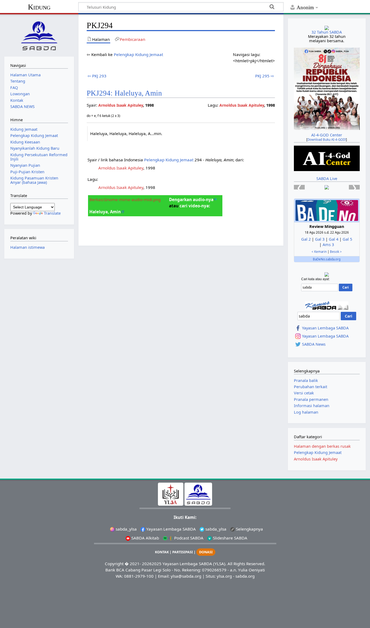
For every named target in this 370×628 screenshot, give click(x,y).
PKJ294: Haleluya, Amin (124, 93)
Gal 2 (306, 239)
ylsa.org (224, 576)
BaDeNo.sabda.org (326, 259)
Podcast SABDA (188, 538)
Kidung (39, 7)
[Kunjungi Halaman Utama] (39, 34)
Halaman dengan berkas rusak (322, 446)
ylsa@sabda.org (186, 576)
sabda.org (245, 576)
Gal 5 (347, 239)
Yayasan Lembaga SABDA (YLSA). (194, 563)
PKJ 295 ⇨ (264, 75)
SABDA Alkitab (144, 538)
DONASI (206, 552)
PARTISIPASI (182, 552)
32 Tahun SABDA (326, 32)
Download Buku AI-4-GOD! (326, 140)
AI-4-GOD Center (326, 135)
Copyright (114, 563)
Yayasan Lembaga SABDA (325, 328)
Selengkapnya (249, 529)
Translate (52, 213)
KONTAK (162, 552)
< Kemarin (319, 252)
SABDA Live (326, 178)
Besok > (336, 252)
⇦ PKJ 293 (96, 75)
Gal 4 (333, 239)
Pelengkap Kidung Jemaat (138, 54)
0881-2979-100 (139, 576)
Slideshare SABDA (229, 538)
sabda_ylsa (126, 529)
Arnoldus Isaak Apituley (241, 105)
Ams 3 (328, 244)
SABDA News (314, 344)
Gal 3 (319, 239)
